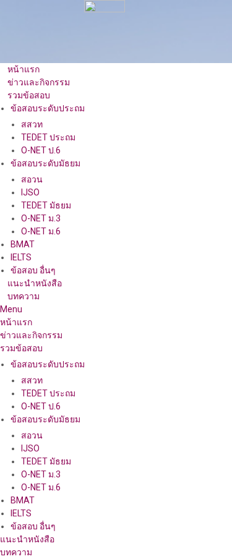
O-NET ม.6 (41, 231)
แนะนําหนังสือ (34, 283)
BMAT (23, 244)
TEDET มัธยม (46, 205)
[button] (116, 309)
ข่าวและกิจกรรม (38, 82)
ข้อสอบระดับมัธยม (45, 163)
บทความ (23, 296)
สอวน (32, 179)
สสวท (32, 124)
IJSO (30, 192)
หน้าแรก (23, 69)
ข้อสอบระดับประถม (48, 108)
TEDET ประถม (48, 137)
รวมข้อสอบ (28, 95)
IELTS (21, 257)
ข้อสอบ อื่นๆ (33, 270)
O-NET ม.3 (41, 218)
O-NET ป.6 (41, 150)
